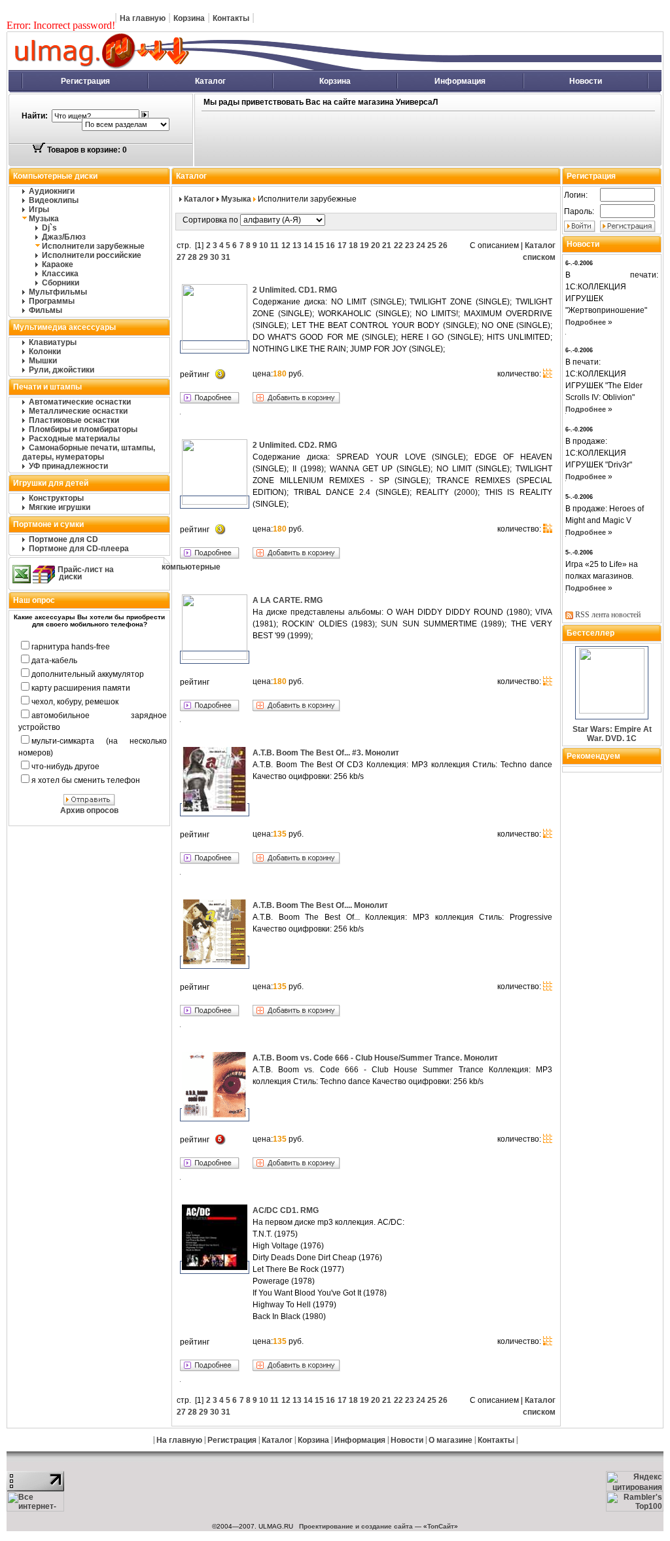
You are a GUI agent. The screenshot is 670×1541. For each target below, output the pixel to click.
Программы (52, 301)
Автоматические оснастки (80, 402)
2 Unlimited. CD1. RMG (295, 290)
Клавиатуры (53, 342)
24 (420, 245)
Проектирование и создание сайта (356, 1526)
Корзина (189, 18)
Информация (459, 81)
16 (330, 245)
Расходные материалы (74, 438)
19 (364, 245)
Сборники (60, 282)
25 (431, 245)
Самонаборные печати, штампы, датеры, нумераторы (88, 452)
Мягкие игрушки (59, 507)
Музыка (44, 218)
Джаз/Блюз (64, 237)
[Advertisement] (402, 139)
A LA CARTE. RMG (288, 600)
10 (263, 245)
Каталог (210, 81)
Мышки (43, 360)
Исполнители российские (91, 255)
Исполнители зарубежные (93, 246)
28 (192, 257)
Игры (39, 209)
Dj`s (49, 227)
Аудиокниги (52, 191)
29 (203, 257)
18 (353, 245)
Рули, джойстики (61, 369)
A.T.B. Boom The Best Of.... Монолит (320, 905)
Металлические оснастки (78, 411)
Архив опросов (89, 810)
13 (297, 245)
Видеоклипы (54, 200)
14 (308, 245)
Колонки (45, 351)
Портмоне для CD (63, 539)
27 (181, 257)
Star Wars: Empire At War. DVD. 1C (612, 734)
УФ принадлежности (68, 466)
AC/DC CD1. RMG (286, 1210)
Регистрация (85, 81)
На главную (143, 18)
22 (398, 245)
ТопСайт (440, 1526)
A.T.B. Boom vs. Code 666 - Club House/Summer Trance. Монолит (375, 1057)
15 (319, 245)
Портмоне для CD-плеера (79, 548)
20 (375, 245)
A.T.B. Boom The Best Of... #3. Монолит (326, 752)
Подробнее (585, 322)
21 (386, 245)
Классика (60, 273)
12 (286, 245)
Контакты (231, 18)
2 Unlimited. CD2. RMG (295, 445)
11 (274, 245)
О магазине (450, 1440)
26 (443, 245)
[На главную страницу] (246, 67)
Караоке (57, 264)
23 (409, 245)
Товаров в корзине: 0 (86, 149)
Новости (585, 81)
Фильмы (45, 310)
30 (214, 257)
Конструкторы (56, 498)
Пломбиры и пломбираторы (83, 429)
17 (342, 245)
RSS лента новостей (608, 614)
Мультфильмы (58, 292)
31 (225, 257)
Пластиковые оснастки (74, 420)
